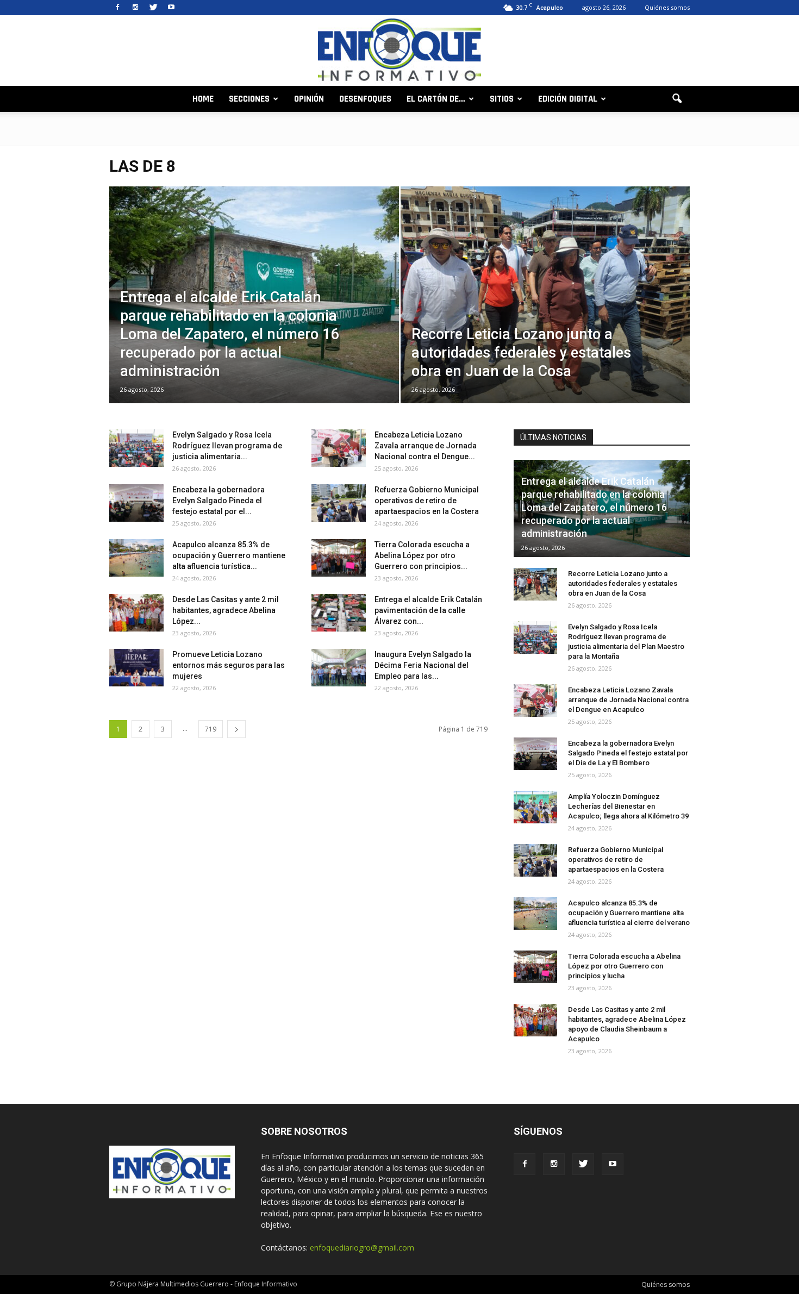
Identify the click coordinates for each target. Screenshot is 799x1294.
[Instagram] (135, 7)
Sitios (502, 99)
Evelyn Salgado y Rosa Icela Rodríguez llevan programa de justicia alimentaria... (227, 445)
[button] (677, 99)
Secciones (249, 99)
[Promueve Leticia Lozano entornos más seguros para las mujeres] (136, 667)
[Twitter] (153, 7)
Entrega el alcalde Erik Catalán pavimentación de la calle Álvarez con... (428, 610)
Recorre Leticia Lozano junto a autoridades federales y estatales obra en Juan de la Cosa (622, 583)
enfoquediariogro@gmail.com (362, 1247)
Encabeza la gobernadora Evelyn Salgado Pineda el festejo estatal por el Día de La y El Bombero (628, 753)
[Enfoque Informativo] (399, 51)
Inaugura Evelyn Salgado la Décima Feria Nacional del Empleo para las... (422, 665)
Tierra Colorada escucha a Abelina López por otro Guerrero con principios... (422, 555)
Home (203, 99)
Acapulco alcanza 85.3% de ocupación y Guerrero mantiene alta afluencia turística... (228, 555)
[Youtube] (171, 7)
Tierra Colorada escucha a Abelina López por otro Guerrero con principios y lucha (624, 966)
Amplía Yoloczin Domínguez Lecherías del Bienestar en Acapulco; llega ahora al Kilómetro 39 (628, 806)
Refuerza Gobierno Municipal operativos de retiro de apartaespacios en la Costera (426, 500)
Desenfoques (365, 99)
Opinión (309, 99)
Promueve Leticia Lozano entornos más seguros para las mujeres (228, 665)
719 (210, 729)
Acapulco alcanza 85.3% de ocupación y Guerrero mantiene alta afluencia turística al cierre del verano (629, 913)
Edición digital (567, 99)
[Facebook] (117, 7)
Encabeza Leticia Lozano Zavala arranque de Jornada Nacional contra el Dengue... (425, 445)
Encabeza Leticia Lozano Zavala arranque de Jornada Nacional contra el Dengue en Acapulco (628, 700)
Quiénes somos (667, 7)
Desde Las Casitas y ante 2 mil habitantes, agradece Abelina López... (225, 610)
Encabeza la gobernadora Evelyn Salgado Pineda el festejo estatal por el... (218, 500)
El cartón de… (436, 99)
